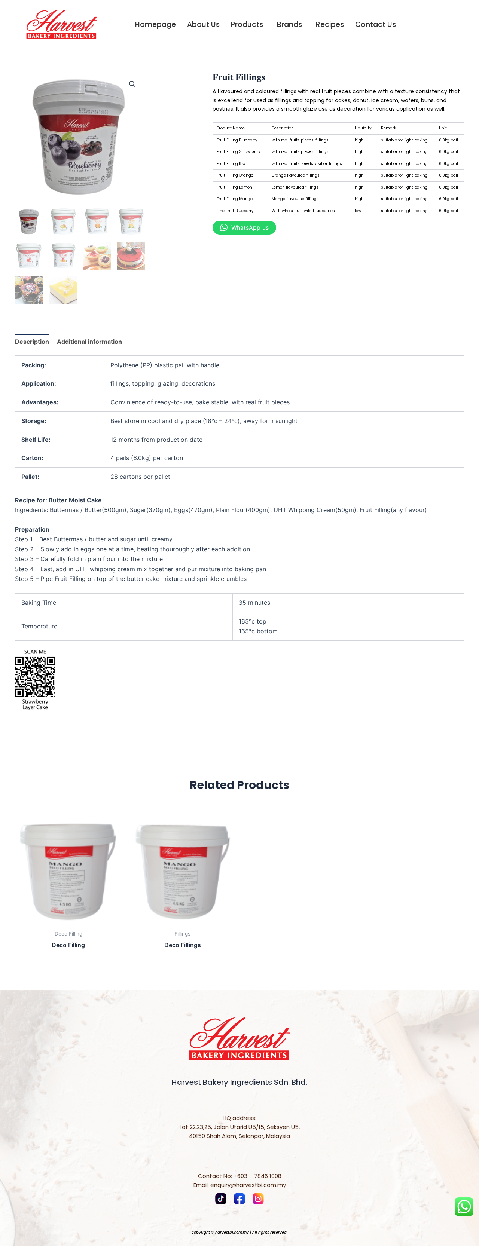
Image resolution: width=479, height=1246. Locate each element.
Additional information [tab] (89, 341)
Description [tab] (32, 341)
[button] (132, 84)
